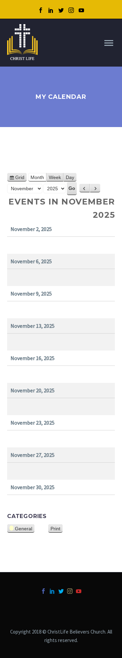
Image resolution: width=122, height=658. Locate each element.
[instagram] (71, 10)
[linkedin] (51, 10)
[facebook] (41, 10)
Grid (21, 178)
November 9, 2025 (31, 293)
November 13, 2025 (33, 325)
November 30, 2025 (33, 487)
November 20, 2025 (33, 390)
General (23, 528)
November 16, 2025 (33, 358)
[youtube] (81, 10)
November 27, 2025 (33, 454)
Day (70, 177)
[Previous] (84, 188)
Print (56, 529)
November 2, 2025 (31, 229)
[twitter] (61, 10)
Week (55, 177)
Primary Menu (109, 43)
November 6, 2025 (31, 261)
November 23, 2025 (33, 422)
